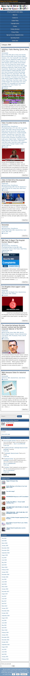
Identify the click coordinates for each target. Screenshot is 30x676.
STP (11, 81)
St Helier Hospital (6, 81)
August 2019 (5, 555)
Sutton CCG (7, 84)
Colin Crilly (21, 58)
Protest (18, 248)
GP (7, 65)
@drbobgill (16, 447)
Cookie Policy (15, 20)
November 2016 (5, 610)
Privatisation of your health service (19, 77)
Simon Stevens (14, 140)
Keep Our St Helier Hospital (9, 1)
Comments (5, 88)
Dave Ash (8, 59)
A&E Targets (9, 129)
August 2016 (5, 618)
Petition (15, 26)
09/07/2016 (5, 183)
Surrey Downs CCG (17, 81)
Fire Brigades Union (13, 292)
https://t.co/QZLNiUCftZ (8, 470)
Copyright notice (15, 23)
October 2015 (5, 642)
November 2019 (5, 550)
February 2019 (5, 569)
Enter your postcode (6, 663)
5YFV (13, 128)
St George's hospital (14, 143)
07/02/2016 (5, 244)
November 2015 (5, 639)
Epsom (17, 61)
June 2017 (4, 598)
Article (11, 332)
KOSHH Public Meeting (19, 72)
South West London (17, 80)
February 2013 (5, 659)
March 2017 (4, 606)
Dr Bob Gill (23, 59)
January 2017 (5, 608)
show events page (6, 434)
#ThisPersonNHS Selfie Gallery (15, 12)
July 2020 (4, 538)
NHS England (7, 75)
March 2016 (4, 630)
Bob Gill (16, 56)
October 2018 (5, 577)
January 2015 (5, 656)
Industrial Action (11, 134)
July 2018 (4, 579)
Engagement (12, 61)
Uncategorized (5, 86)
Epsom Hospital (21, 62)
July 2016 (4, 620)
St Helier (25, 80)
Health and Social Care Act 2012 (15, 65)
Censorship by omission (7, 248)
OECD (23, 136)
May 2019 (4, 562)
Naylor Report (16, 73)
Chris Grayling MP (14, 58)
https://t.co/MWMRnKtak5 (9, 463)
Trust (19, 84)
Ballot (15, 332)
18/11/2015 (5, 330)
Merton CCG (9, 73)
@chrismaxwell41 (7, 440)
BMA (12, 56)
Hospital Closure (12, 69)
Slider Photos (9, 80)
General (18, 64)
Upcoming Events (15, 38)
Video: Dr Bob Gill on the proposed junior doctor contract (13, 181)
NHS (21, 73)
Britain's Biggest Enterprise (8, 334)
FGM (14, 248)
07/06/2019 (5, 53)
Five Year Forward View (10, 64)
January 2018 (5, 589)
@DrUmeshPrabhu (9, 447)
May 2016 (4, 625)
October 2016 (5, 613)
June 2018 (4, 581)
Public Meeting (5, 78)
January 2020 (5, 545)
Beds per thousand (6, 56)
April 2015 (4, 654)
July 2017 (4, 596)
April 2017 (4, 603)
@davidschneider (24, 447)
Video (10, 86)
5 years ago (6, 445)
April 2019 (4, 564)
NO (18, 674)
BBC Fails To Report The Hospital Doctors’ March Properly (13, 241)
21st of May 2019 (7, 54)
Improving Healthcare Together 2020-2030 (11, 70)
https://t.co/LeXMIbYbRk (19, 443)
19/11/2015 (5, 290)
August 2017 (5, 593)
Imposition (4, 134)
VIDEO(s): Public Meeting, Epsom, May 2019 (15, 50)
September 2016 (5, 615)
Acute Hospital (22, 54)
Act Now (16, 54)
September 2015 (5, 644)
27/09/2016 (5, 124)
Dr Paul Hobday (5, 61)
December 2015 (5, 637)
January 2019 (5, 572)
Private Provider (5, 137)
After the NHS (6, 332)
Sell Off (24, 335)
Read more (23, 674)
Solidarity (14, 293)
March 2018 (4, 586)
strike (10, 231)
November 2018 (5, 574)
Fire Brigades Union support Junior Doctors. (13, 287)
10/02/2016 (5, 226)
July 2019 (4, 557)
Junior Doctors (5, 293)
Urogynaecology (5, 250)
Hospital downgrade (21, 69)
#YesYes (5, 377)
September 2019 (5, 552)
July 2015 (4, 649)
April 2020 (4, 540)
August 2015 (5, 647)
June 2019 (4, 560)
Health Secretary (18, 67)
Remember (5, 225)
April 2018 (4, 584)
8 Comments (6, 338)
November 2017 (5, 591)
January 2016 (5, 635)
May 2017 (4, 601)
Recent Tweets (6, 438)
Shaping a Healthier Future (15, 78)
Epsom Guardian (13, 62)
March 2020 (4, 543)
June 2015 (4, 651)
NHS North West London (17, 75)
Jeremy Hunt (18, 134)
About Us (15, 15)
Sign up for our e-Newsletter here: (15, 35)
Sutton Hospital (14, 84)
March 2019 (4, 567)
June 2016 (4, 622)
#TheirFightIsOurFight (7, 128)
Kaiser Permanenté (8, 72)
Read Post (25, 118)
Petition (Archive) (15, 29)
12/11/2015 (5, 376)
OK (13, 674)
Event (3, 64)
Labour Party (9, 136)
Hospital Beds (5, 69)
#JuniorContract (6, 126)
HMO (24, 67)
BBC (18, 247)
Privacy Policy (15, 32)
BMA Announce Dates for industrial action (14, 373)
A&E (13, 54)
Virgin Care (8, 145)
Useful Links (15, 40)
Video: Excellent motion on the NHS (14, 123)
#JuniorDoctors (14, 126)
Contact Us (15, 18)
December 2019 (5, 548)
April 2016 (4, 627)
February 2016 (5, 632)
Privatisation (7, 77)
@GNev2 (14, 440)
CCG (8, 58)
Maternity (4, 73)
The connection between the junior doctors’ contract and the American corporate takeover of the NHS (14, 327)
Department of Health (16, 59)
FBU (7, 292)
